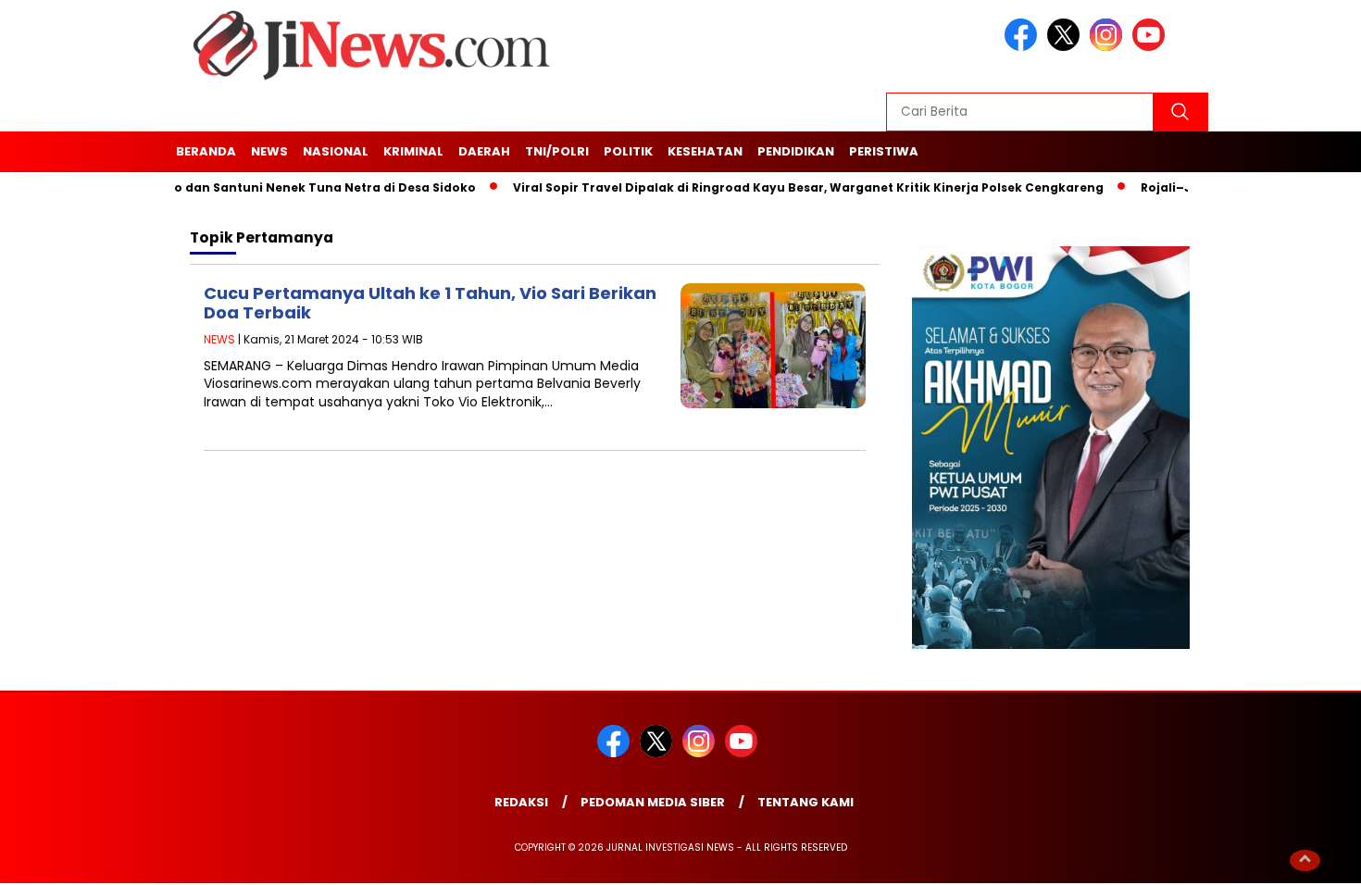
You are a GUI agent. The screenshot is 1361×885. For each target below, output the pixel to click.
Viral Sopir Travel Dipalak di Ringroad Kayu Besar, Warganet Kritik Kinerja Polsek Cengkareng (788, 187)
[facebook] (1024, 47)
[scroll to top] (1305, 859)
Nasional (335, 151)
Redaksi (521, 802)
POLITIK (628, 151)
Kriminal (413, 151)
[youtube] (1151, 47)
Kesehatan (705, 151)
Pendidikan (795, 151)
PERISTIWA (883, 151)
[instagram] (1109, 47)
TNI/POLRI (557, 151)
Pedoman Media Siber (653, 802)
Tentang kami (805, 802)
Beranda (206, 151)
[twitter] (1066, 47)
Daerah (484, 151)
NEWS (269, 151)
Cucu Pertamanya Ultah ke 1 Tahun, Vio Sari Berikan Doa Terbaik (430, 303)
